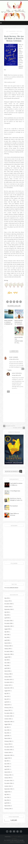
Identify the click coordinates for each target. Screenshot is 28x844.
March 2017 (7, 704)
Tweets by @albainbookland (11, 587)
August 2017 (7, 690)
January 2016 (7, 744)
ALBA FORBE (6, 842)
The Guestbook (14, 506)
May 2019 (6, 637)
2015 (7, 31)
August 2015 (7, 758)
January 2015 (7, 777)
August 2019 (7, 629)
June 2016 (6, 730)
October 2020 (7, 606)
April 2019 (6, 640)
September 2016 (8, 721)
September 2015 (8, 755)
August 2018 (7, 657)
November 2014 (8, 783)
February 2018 (7, 674)
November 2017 (8, 682)
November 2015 (8, 749)
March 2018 (7, 671)
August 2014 (7, 791)
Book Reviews (12, 31)
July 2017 (6, 693)
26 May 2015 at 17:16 (16, 375)
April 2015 (6, 769)
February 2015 (7, 775)
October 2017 (7, 685)
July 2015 (6, 760)
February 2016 (7, 741)
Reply (23, 368)
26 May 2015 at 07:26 (13, 359)
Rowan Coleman (14, 33)
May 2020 (6, 615)
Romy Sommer (13, 357)
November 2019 (8, 623)
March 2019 (7, 643)
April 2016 (6, 735)
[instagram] (14, 831)
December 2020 (8, 603)
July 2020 (6, 612)
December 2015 (8, 746)
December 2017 (8, 679)
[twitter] (11, 831)
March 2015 (7, 772)
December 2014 (8, 780)
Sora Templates (14, 836)
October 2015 (7, 752)
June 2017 (6, 696)
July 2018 (6, 659)
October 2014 (7, 786)
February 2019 (7, 645)
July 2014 (6, 794)
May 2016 (6, 732)
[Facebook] (7, 831)
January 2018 (7, 676)
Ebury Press (19, 31)
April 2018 (6, 668)
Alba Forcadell (17, 373)
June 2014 (6, 797)
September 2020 (8, 609)
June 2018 (6, 662)
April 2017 (6, 702)
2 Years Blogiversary (15, 491)
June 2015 (6, 763)
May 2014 (6, 800)
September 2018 (8, 654)
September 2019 (8, 626)
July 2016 (6, 727)
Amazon (21, 66)
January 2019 (7, 648)
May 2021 (6, 598)
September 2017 (8, 688)
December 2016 (8, 713)
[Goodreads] (17, 831)
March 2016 (7, 738)
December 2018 (8, 651)
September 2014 (8, 789)
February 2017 (7, 707)
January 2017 (7, 710)
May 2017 (6, 699)
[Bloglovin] (21, 831)
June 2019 (6, 634)
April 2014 (6, 803)
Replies (9, 370)
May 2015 (6, 766)
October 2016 (7, 718)
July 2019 (6, 631)
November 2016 (8, 716)
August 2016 (7, 724)
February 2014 (7, 808)
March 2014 (7, 805)
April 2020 (6, 617)
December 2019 (8, 620)
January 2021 (7, 601)
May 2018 (6, 665)
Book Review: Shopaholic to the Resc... (19, 322)
